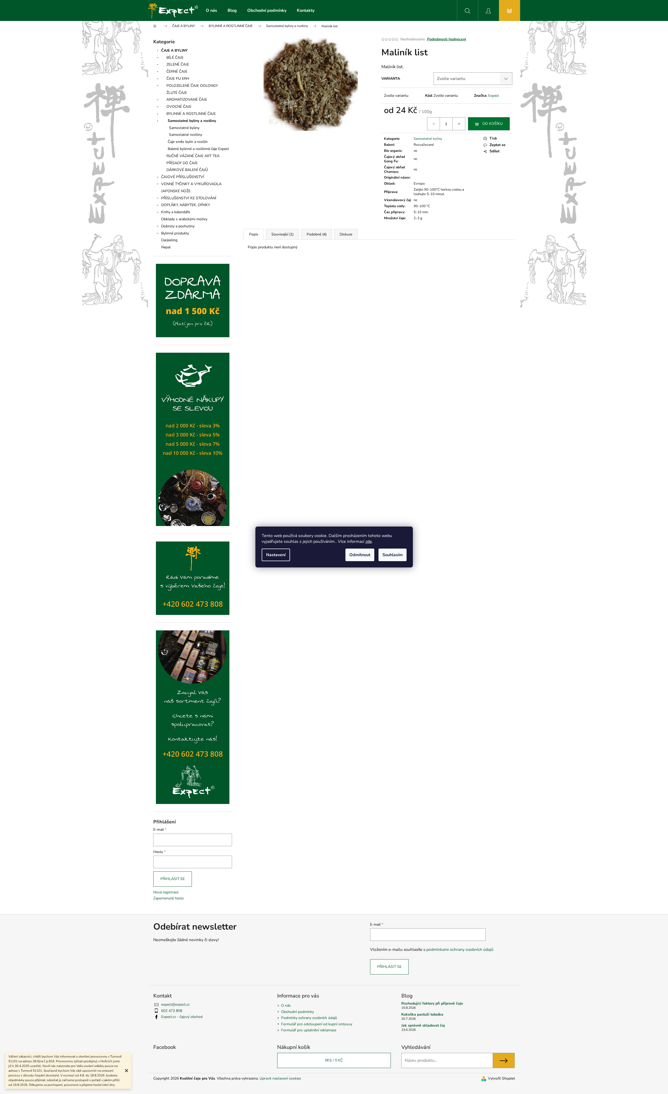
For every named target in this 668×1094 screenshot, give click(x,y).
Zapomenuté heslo (168, 898)
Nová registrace (165, 892)
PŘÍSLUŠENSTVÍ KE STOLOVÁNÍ (188, 198)
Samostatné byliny (184, 127)
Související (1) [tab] (282, 234)
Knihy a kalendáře (175, 212)
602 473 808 (171, 1010)
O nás (286, 1005)
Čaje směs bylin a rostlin (188, 141)
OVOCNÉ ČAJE (178, 106)
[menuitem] (211, 10)
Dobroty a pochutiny (177, 226)
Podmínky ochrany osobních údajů (309, 1017)
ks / (334, 1060)
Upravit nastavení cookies (280, 1078)
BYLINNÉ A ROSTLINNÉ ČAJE (191, 113)
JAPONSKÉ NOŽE (176, 191)
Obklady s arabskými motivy (184, 219)
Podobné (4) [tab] (317, 234)
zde (368, 541)
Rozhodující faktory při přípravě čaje (432, 1003)
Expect (493, 95)
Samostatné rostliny (185, 134)
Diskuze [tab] (346, 234)
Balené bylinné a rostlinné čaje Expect (198, 148)
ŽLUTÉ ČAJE (176, 92)
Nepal (166, 247)
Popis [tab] (253, 234)
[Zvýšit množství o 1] (459, 123)
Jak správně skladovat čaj (423, 1025)
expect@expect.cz (175, 1004)
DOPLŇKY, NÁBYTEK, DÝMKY (185, 204)
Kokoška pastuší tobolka (422, 1014)
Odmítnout (359, 555)
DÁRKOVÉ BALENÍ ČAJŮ (187, 169)
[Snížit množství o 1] (433, 123)
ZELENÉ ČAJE (177, 64)
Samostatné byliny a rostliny (192, 120)
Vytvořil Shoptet (501, 1078)
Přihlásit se (172, 878)
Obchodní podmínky (297, 1011)
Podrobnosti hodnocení (446, 39)
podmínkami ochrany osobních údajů (459, 949)
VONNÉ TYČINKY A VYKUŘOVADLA (191, 183)
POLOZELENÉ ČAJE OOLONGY (192, 85)
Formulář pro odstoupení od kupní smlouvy (316, 1024)
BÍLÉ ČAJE (174, 57)
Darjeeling (169, 240)
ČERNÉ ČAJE (176, 71)
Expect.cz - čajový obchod (182, 1016)
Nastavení (276, 555)
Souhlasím (392, 555)
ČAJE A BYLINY (174, 50)
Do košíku (492, 123)
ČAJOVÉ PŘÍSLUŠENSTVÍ (182, 176)
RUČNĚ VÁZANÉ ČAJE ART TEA (192, 155)
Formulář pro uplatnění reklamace (308, 1030)
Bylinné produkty (175, 233)
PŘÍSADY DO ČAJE (182, 162)
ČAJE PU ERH (177, 78)
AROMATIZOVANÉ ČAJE (186, 99)
